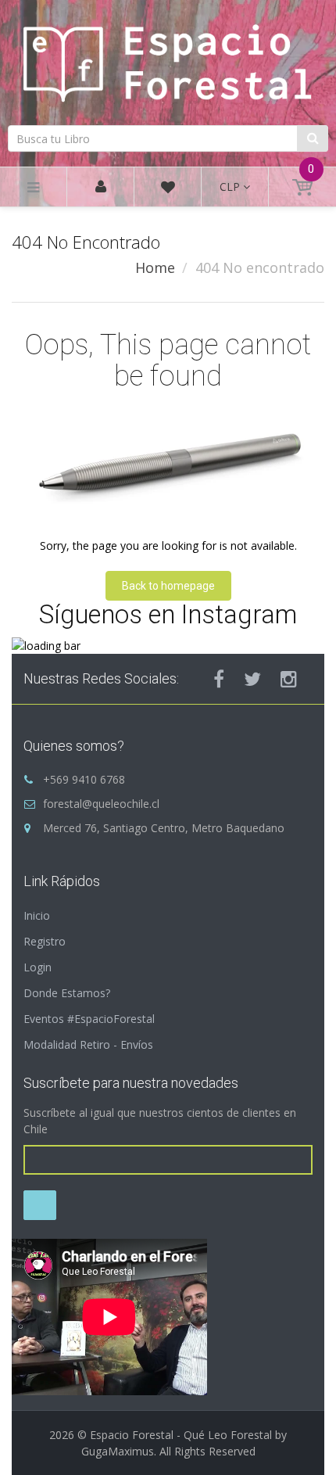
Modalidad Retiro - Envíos (88, 1044)
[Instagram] (288, 679)
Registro (44, 941)
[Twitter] (252, 679)
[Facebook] (219, 679)
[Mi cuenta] (100, 187)
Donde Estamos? (66, 992)
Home (155, 267)
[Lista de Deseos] (168, 189)
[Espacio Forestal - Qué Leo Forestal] (168, 60)
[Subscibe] (39, 1205)
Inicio (36, 915)
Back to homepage (168, 586)
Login (37, 967)
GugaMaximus (117, 1451)
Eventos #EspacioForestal (89, 1018)
